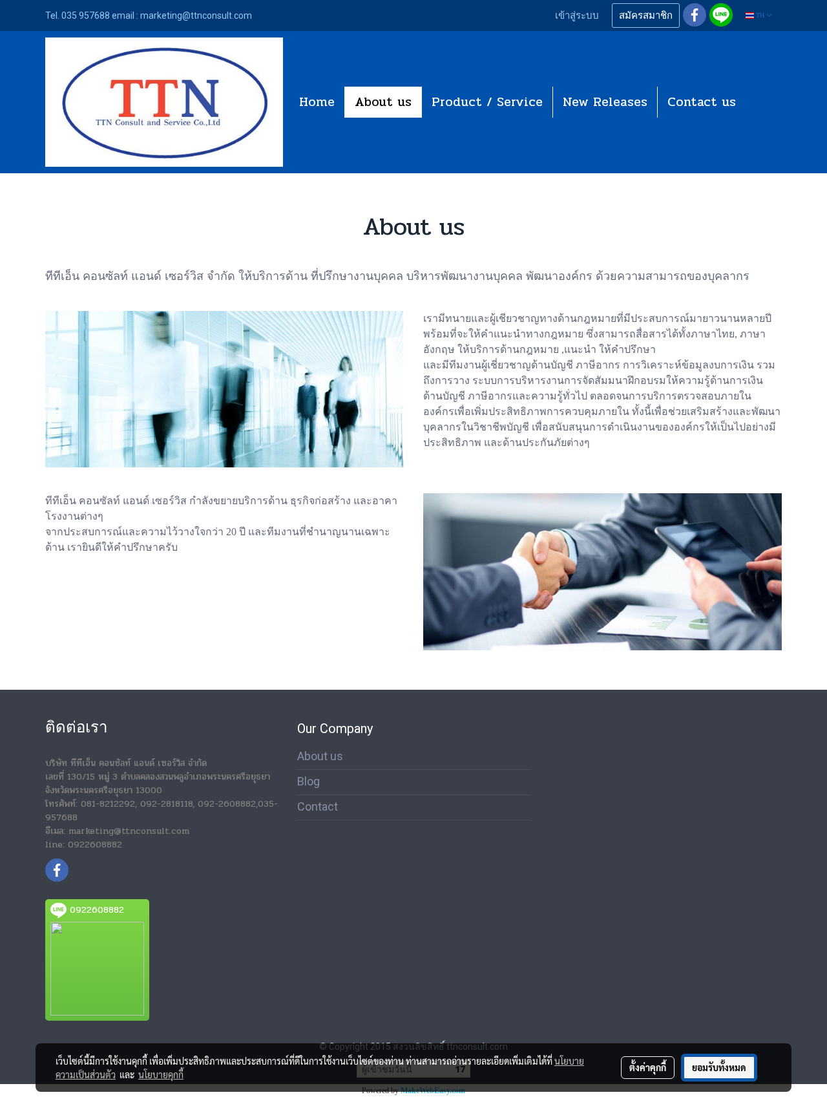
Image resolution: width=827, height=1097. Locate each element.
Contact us (701, 102)
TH (760, 15)
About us (383, 102)
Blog (308, 781)
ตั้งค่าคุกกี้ (647, 1067)
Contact (317, 806)
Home (317, 102)
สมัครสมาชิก (646, 15)
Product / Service (487, 102)
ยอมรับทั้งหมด (719, 1067)
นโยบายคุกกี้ (160, 1074)
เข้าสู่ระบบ (577, 15)
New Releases (605, 102)
